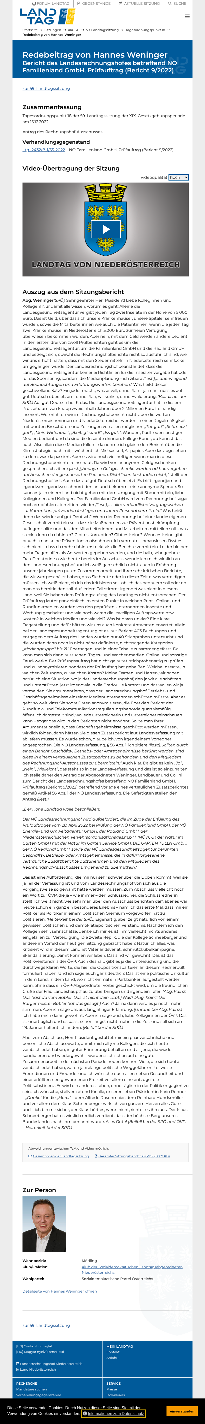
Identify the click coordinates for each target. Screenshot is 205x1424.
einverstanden (182, 1411)
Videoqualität (154, 177)
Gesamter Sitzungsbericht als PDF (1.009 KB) (134, 1156)
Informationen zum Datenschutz (116, 1413)
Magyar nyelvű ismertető (44, 1352)
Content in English (39, 1346)
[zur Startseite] (48, 17)
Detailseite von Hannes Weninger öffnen (59, 1291)
